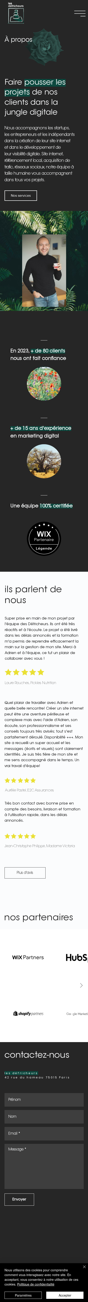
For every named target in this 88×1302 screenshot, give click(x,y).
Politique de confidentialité (35, 1284)
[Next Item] (81, 985)
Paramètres (23, 1295)
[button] (80, 13)
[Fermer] (81, 1269)
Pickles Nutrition (43, 683)
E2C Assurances (40, 790)
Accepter (65, 1295)
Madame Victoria (60, 846)
